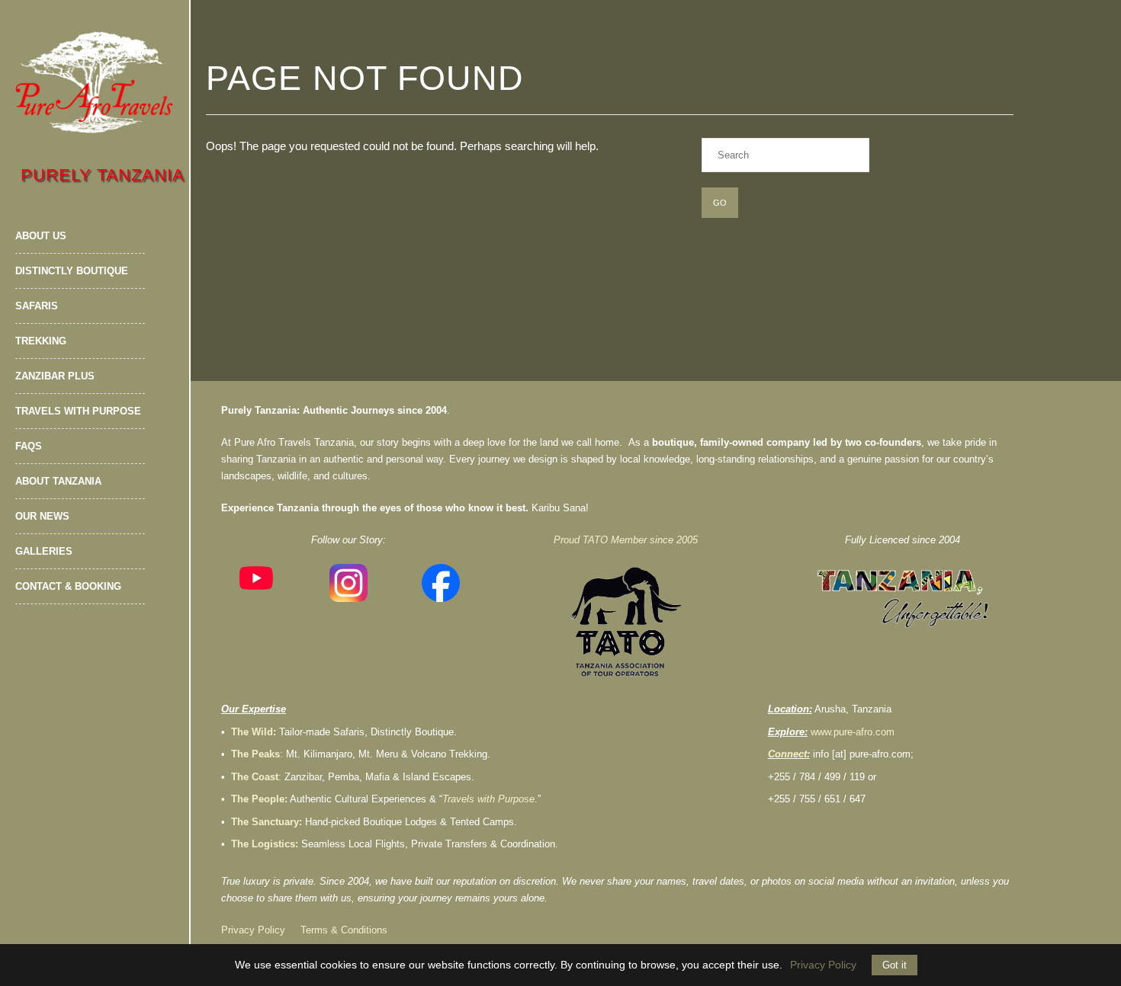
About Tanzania (58, 481)
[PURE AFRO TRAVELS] (94, 82)
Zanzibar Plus (55, 376)
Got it (894, 965)
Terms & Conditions (343, 930)
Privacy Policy (253, 930)
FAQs (28, 446)
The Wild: (253, 732)
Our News (42, 516)
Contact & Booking (68, 586)
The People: (259, 799)
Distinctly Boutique (71, 271)
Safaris (36, 306)
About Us (40, 236)
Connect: (789, 754)
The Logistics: (264, 844)
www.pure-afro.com (853, 732)
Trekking (40, 341)
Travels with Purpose (78, 411)
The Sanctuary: (266, 822)
